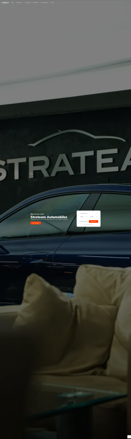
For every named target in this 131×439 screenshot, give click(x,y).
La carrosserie (27, 2)
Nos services (18, 2)
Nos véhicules (35, 2)
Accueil (12, 2)
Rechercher (93, 221)
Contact (52, 2)
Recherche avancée (83, 221)
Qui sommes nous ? (44, 2)
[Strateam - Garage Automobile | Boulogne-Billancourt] (5, 2)
